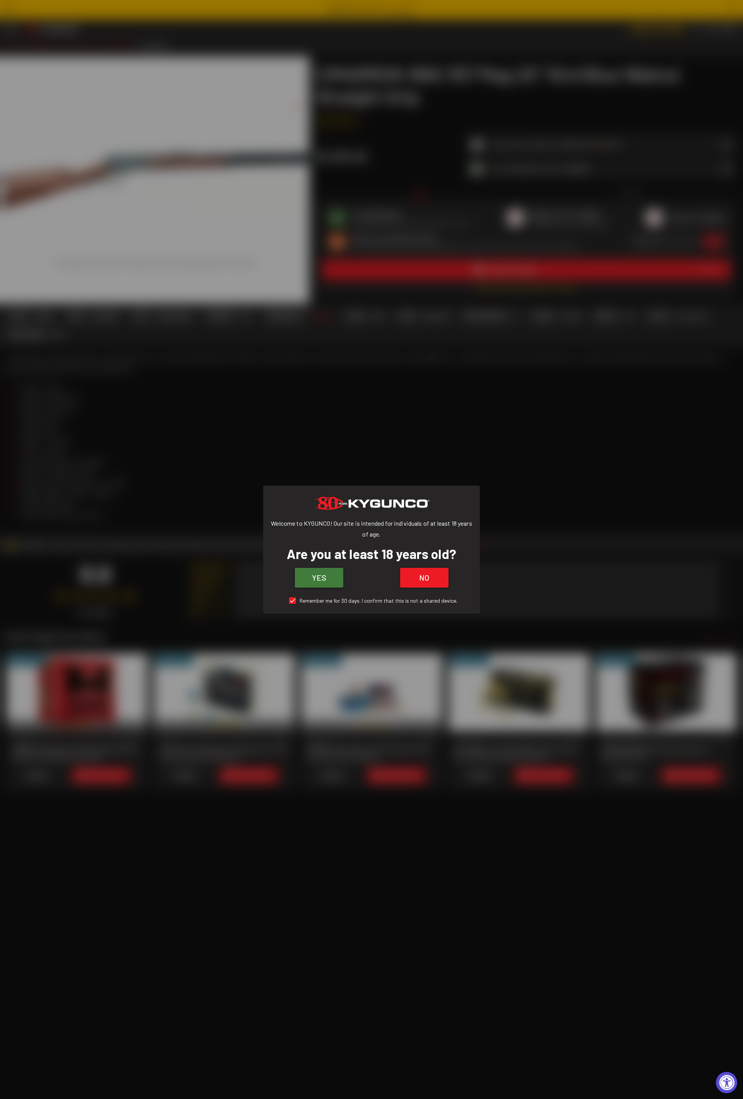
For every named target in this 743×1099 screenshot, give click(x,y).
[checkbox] (371, 600)
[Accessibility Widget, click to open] (726, 1082)
